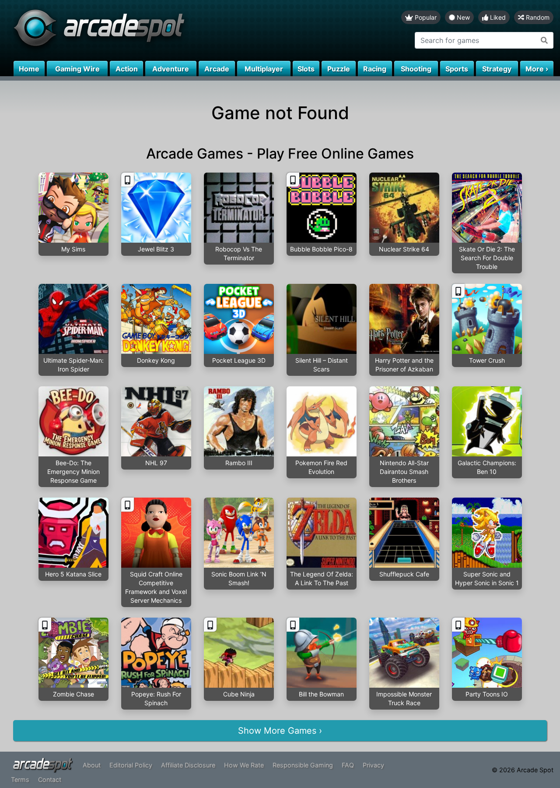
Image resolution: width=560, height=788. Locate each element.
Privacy (373, 765)
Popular (425, 17)
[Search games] (544, 40)
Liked (497, 17)
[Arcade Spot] (140, 30)
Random (537, 17)
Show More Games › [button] (280, 730)
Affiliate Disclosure (188, 765)
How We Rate (244, 765)
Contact (49, 779)
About (92, 765)
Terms (20, 779)
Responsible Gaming (303, 765)
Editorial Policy (130, 765)
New (462, 17)
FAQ (348, 765)
